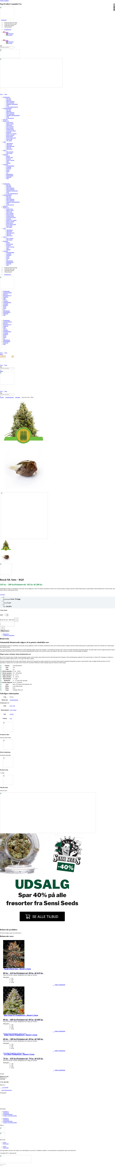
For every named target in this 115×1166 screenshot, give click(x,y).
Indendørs (8, 100)
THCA (5, 150)
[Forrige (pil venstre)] (0, 1165)
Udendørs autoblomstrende (13, 115)
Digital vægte (9, 157)
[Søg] (0, 396)
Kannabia (8, 132)
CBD (7, 105)
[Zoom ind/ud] (0, 1164)
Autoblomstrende (7, 108)
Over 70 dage (13, 710)
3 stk (11, 706)
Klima (7, 171)
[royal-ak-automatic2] (24, 491)
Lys (7, 173)
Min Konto (6, 1143)
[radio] (7, 614)
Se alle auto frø (10, 118)
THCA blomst (9, 151)
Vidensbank (6, 1113)
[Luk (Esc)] (5, 1164)
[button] (57, 37)
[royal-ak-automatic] (23, 444)
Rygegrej (8, 158)
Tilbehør (8, 163)
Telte (7, 178)
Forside (2, 397)
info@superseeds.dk (6, 1090)
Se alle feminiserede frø (12, 107)
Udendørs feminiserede (12, 104)
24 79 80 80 (4, 1087)
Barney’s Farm (10, 123)
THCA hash (9, 153)
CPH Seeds (9, 125)
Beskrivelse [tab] (6, 634)
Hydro (7, 170)
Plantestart (8, 177)
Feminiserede (6, 97)
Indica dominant (10, 101)
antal (1, 615)
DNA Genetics (10, 126)
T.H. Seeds (9, 140)
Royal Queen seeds (11, 137)
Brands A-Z (6, 121)
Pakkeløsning (9, 174)
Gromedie (8, 167)
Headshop (5, 154)
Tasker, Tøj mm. (10, 160)
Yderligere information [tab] (8, 635)
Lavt (11, 718)
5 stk (14, 706)
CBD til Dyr (9, 149)
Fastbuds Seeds (10, 129)
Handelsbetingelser (8, 1114)
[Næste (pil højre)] (2, 1165)
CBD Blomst (9, 143)
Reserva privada (10, 135)
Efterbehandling (10, 166)
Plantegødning (9, 175)
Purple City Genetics (11, 133)
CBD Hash (9, 144)
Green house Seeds (11, 130)
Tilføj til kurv (5, 631)
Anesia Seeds (9, 122)
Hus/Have (8, 168)
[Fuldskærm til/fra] (2, 1164)
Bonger (8, 156)
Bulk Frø (5, 119)
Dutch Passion (9, 128)
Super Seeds (9, 139)
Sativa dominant (10, 102)
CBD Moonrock (10, 146)
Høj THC (8, 98)
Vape (7, 161)
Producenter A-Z (7, 295)
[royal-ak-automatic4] (24, 538)
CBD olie (8, 147)
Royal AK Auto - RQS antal (7, 619)
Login (4, 1142)
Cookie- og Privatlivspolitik (10, 1115)
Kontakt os (6, 1111)
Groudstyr (5, 164)
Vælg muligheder (60, 985)
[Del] (3, 1164)
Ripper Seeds (9, 136)
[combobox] (7, 47)
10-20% (12, 714)
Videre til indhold (4, 0)
